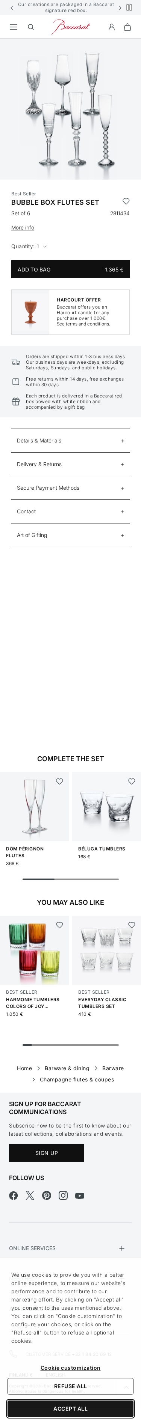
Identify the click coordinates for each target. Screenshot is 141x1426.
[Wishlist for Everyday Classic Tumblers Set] (131, 925)
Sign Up (46, 1153)
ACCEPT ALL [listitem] (70, 1408)
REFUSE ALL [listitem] (70, 1386)
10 (114, 1045)
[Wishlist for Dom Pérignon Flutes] (59, 781)
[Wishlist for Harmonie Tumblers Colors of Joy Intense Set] (59, 925)
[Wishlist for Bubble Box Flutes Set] (126, 202)
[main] (70, 554)
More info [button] (22, 227)
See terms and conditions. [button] (83, 324)
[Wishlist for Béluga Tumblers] (131, 781)
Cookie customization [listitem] (71, 1368)
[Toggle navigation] (13, 26)
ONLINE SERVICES (32, 1248)
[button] (12, 7)
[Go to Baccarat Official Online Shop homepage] (70, 26)
